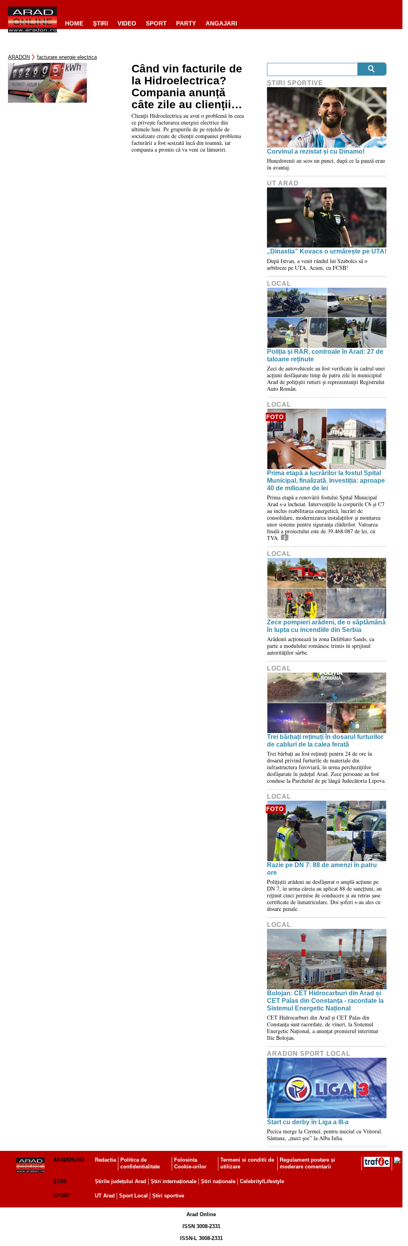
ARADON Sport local (309, 1053)
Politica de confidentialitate (140, 1163)
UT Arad (283, 183)
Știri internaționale (173, 1181)
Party (186, 23)
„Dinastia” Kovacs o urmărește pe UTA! (326, 251)
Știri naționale (218, 1181)
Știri (60, 1181)
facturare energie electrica (67, 57)
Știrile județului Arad (120, 1181)
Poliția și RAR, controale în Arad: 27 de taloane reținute (325, 355)
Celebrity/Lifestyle (262, 1181)
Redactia (105, 1160)
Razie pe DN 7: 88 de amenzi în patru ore (322, 869)
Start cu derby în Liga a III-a (308, 1122)
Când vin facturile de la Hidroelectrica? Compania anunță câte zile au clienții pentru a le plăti (186, 87)
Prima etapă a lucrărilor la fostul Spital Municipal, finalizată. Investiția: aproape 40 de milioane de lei (326, 480)
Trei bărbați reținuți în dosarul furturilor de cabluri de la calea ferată (325, 740)
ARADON (19, 57)
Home (74, 23)
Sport (156, 23)
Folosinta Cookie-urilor (190, 1163)
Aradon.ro (68, 1160)
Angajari (221, 23)
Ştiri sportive (295, 83)
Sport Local (133, 1196)
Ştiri (100, 23)
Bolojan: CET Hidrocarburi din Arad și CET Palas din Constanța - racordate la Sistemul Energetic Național (325, 1001)
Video (127, 23)
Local (279, 283)
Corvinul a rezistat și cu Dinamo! (316, 151)
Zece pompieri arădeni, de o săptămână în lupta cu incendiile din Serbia (326, 626)
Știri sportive (168, 1196)
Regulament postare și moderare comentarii (307, 1163)
